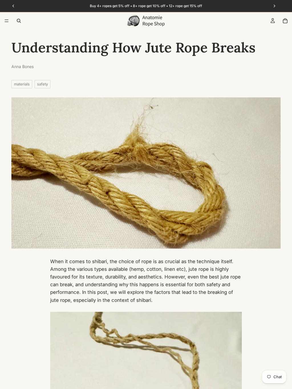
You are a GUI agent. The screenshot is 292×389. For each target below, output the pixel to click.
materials (22, 84)
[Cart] (285, 21)
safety (42, 84)
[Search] (19, 21)
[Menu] (6, 20)
